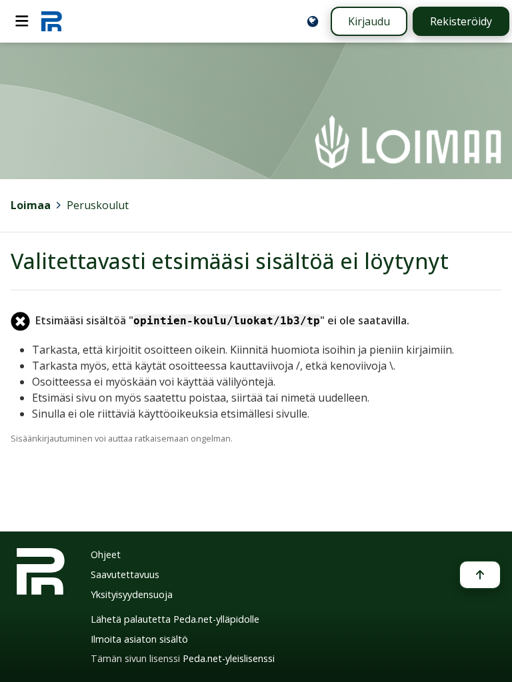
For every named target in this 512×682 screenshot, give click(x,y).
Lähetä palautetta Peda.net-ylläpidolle (175, 619)
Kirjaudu (369, 21)
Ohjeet (106, 554)
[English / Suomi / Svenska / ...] (312, 21)
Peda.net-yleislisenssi (229, 658)
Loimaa (31, 205)
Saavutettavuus (125, 574)
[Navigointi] (22, 21)
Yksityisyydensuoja (132, 594)
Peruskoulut (98, 205)
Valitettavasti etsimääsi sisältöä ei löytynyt (230, 260)
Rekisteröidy (461, 21)
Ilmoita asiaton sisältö (139, 639)
